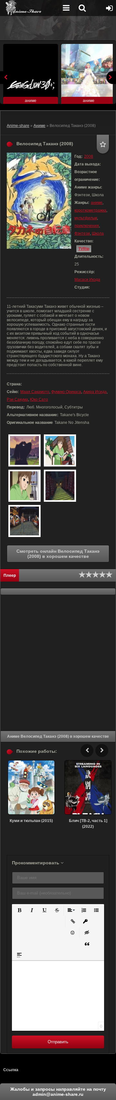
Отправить (58, 1041)
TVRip (83, 249)
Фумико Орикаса (66, 392)
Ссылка (10, 1070)
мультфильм (85, 218)
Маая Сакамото (34, 392)
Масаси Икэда (87, 279)
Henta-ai (30, 8)
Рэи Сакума (17, 399)
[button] (18, 909)
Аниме (39, 125)
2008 (88, 156)
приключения (86, 225)
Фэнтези (82, 233)
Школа (98, 233)
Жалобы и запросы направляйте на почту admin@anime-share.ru (58, 1092)
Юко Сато (39, 399)
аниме (96, 202)
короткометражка (90, 210)
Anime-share (18, 125)
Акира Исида (95, 392)
